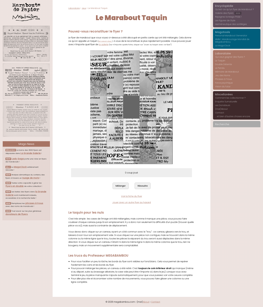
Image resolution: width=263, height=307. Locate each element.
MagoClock (20, 167)
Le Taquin (220, 60)
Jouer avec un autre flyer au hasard (131, 202)
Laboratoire (74, 8)
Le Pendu (220, 68)
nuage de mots (30, 177)
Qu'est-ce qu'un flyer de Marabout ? (234, 9)
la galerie (103, 44)
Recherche (222, 124)
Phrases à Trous (223, 79)
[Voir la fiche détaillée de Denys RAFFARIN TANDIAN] (26, 119)
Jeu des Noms (222, 75)
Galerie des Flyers (227, 13)
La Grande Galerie (30, 153)
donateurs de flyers (16, 214)
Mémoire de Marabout (227, 71)
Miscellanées (224, 94)
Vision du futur (222, 86)
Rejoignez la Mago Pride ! (228, 16)
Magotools (222, 32)
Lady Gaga (18, 158)
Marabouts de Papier (26, 7)
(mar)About (221, 109)
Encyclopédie (224, 6)
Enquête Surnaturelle (226, 101)
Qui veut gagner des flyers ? (230, 56)
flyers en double (14, 186)
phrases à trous (34, 203)
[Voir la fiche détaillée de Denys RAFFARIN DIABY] (26, 81)
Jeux (84, 8)
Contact (219, 112)
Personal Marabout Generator (231, 35)
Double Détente (223, 64)
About (146, 301)
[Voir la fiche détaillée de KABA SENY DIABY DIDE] (26, 43)
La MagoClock (222, 45)
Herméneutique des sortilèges (231, 24)
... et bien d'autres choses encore (232, 116)
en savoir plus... (105, 41)
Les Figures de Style (225, 20)
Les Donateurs (222, 105)
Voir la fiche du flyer (131, 196)
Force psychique (224, 82)
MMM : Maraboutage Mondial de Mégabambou (232, 40)
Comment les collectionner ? (230, 97)
